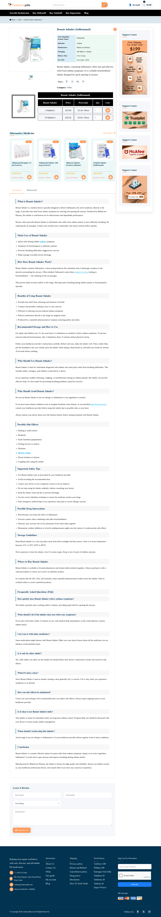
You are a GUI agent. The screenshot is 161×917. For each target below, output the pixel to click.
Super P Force (100, 887)
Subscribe (134, 884)
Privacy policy (76, 864)
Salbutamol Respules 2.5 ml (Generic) (21, 164)
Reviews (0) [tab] (32, 190)
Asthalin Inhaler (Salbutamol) (99, 164)
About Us (50, 864)
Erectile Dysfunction (19, 13)
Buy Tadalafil (56, 13)
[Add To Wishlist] (115, 29)
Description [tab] (16, 190)
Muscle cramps (24, 453)
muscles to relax (81, 272)
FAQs (48, 871)
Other (20, 20)
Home (13, 20)
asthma (43, 241)
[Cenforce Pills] (19, 5)
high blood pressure (98, 404)
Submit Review (22, 830)
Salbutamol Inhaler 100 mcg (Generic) (48, 164)
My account (51, 879)
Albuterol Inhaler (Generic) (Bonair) (73, 164)
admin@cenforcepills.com (24, 885)
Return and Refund (78, 867)
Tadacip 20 (99, 883)
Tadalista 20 (99, 879)
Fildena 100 (99, 867)
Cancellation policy (78, 871)
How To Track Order (79, 883)
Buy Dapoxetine (73, 13)
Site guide (50, 875)
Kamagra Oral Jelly (102, 871)
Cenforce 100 (100, 864)
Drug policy (75, 875)
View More (108, 133)
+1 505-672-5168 (21, 873)
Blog (86, 13)
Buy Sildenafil (39, 13)
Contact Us (51, 867)
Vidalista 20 (99, 875)
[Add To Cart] (29, 177)
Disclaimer (75, 879)
